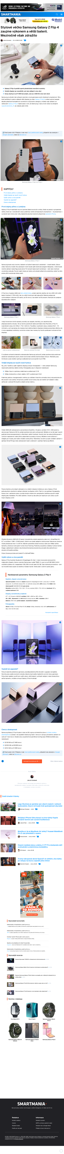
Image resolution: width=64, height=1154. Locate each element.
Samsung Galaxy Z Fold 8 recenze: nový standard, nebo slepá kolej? (31, 991)
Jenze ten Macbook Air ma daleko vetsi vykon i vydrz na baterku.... (24, 944)
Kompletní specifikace (51, 612)
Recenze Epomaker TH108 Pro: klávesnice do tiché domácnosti (30, 959)
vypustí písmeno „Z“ (8, 106)
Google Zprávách (7, 135)
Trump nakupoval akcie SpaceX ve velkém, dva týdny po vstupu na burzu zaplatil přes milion (40, 860)
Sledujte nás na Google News (43, 1125)
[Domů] (11, 14)
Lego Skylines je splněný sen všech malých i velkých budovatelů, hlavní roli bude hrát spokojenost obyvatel (40, 805)
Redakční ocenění (40, 1120)
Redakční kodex (16, 1125)
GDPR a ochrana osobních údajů (44, 1123)
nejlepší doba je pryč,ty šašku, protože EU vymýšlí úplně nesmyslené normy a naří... (25, 926)
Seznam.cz (22, 135)
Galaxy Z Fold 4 (40, 99)
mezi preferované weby (35, 132)
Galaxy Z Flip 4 (13, 104)
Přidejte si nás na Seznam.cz (43, 1128)
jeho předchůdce (26, 293)
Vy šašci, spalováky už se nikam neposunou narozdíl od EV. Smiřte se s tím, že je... (26, 932)
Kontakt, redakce (16, 1120)
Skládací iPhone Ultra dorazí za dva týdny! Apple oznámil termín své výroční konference (38, 819)
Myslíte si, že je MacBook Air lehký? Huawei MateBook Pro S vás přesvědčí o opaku (40, 832)
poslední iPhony (51, 214)
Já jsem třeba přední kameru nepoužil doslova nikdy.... (20, 938)
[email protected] (19, 1139)
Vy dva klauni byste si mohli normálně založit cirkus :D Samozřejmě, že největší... (26, 951)
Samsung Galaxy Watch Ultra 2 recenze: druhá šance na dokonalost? (31, 967)
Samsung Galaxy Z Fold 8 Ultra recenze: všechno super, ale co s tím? (31, 983)
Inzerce (14, 1123)
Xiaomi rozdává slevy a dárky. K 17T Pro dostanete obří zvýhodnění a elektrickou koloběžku (40, 846)
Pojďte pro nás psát (17, 1128)
